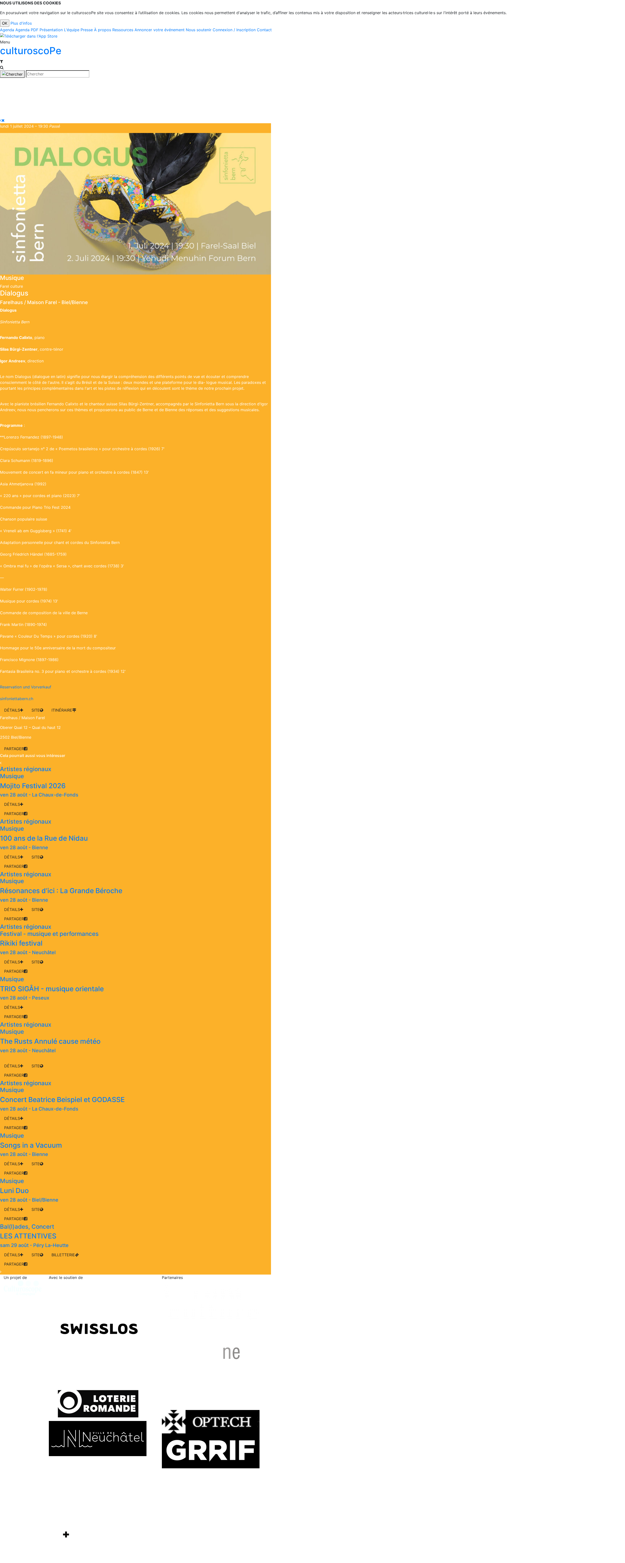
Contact (264, 29)
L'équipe (71, 29)
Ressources (122, 29)
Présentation (51, 29)
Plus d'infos (21, 23)
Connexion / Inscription (234, 29)
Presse (87, 29)
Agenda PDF (26, 29)
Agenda (7, 29)
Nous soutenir (198, 29)
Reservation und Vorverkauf (25, 686)
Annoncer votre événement (160, 29)
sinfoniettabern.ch (16, 698)
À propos (102, 29)
